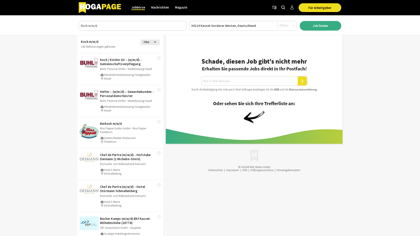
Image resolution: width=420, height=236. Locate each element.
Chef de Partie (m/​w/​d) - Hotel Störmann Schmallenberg (122, 189)
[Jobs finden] (283, 7)
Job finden (320, 26)
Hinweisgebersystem (288, 170)
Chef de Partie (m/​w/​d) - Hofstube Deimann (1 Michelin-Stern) (125, 157)
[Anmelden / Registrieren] (292, 7)
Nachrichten (160, 7)
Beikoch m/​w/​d (111, 123)
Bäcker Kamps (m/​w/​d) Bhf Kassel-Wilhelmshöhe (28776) (125, 221)
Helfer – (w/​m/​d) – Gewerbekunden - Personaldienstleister (127, 94)
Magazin (181, 7)
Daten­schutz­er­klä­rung (303, 89)
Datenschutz (215, 170)
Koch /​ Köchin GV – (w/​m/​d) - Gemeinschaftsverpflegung (121, 62)
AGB (276, 89)
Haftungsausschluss (261, 170)
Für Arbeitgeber (319, 8)
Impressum (232, 170)
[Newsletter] (274, 7)
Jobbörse (138, 7)
